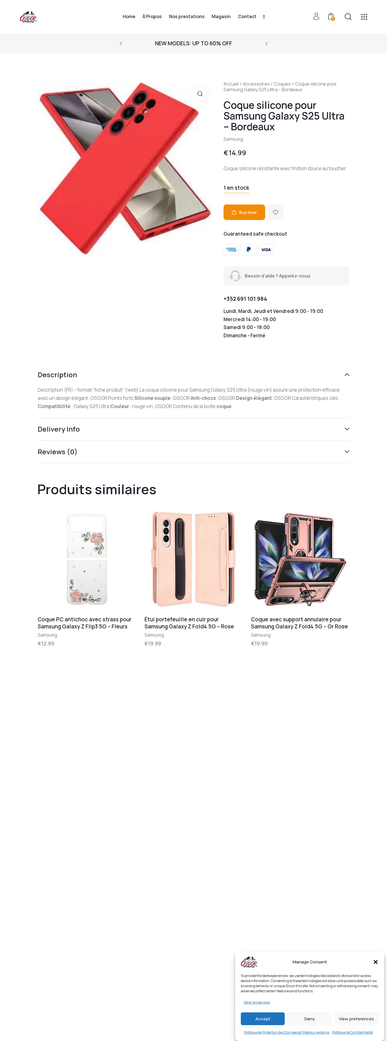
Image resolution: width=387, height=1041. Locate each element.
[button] (376, 962)
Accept (262, 1019)
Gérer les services (257, 1002)
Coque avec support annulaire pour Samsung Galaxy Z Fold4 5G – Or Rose (299, 623)
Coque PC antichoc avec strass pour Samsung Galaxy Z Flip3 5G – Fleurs (84, 623)
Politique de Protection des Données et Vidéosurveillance (286, 1032)
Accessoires (256, 84)
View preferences (356, 1019)
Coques (282, 84)
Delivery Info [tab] (59, 429)
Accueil (231, 84)
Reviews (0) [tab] (58, 451)
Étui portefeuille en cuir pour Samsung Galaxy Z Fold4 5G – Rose (189, 623)
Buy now (248, 212)
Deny (310, 1019)
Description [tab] (57, 375)
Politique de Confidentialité (352, 1032)
